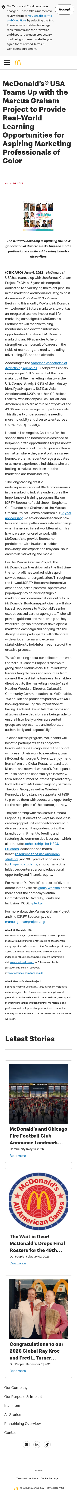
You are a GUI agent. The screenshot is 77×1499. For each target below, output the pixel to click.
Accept (64, 10)
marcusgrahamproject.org (25, 922)
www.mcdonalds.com (22, 962)
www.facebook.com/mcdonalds (25, 973)
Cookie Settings (49, 1479)
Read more (18, 1156)
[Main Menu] (7, 62)
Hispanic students (23, 864)
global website (49, 888)
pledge (37, 903)
